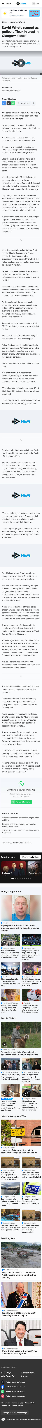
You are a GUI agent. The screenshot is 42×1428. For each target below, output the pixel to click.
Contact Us (5, 1406)
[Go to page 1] (12, 878)
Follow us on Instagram (15, 1396)
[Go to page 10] (30, 878)
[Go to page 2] (15, 878)
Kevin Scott (7, 87)
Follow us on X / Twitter (15, 1382)
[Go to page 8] (26, 878)
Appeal (24, 1376)
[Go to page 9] (28, 878)
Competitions (28, 1372)
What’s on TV (7, 1376)
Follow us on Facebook (15, 1387)
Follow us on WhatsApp (15, 1391)
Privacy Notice (30, 1403)
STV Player (6, 1372)
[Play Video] (21, 63)
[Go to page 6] (22, 878)
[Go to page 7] (24, 878)
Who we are (5, 1403)
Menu (8, 3)
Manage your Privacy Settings (15, 1413)
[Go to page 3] (17, 878)
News (4, 22)
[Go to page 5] (20, 878)
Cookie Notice (17, 1406)
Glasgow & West (17, 22)
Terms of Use (17, 1403)
